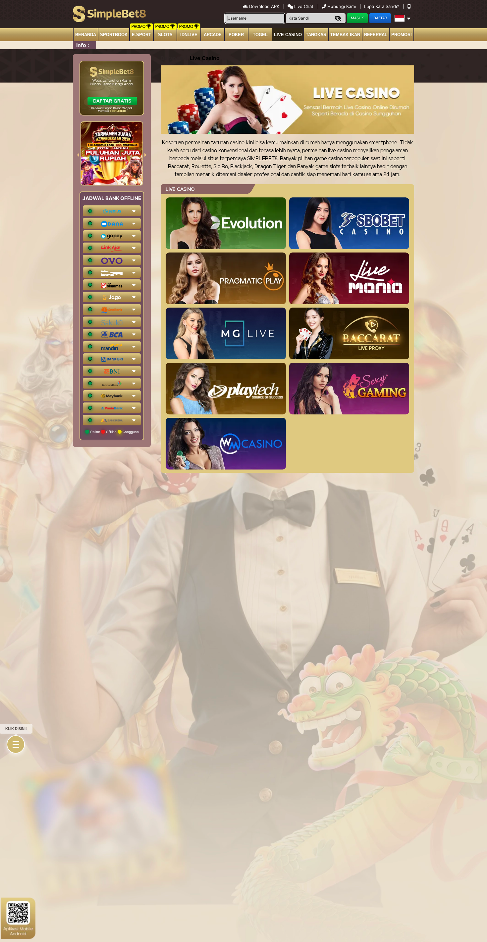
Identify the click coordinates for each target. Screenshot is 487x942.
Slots (165, 34)
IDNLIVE (188, 34)
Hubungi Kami (341, 6)
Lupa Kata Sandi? (382, 6)
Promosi (401, 34)
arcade (213, 34)
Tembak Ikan (345, 34)
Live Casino (288, 34)
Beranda (85, 34)
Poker (236, 34)
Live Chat (303, 6)
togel (260, 34)
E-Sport (141, 34)
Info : (82, 45)
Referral (375, 34)
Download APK (264, 6)
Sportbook (114, 34)
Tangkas (316, 34)
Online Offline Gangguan (114, 432)
